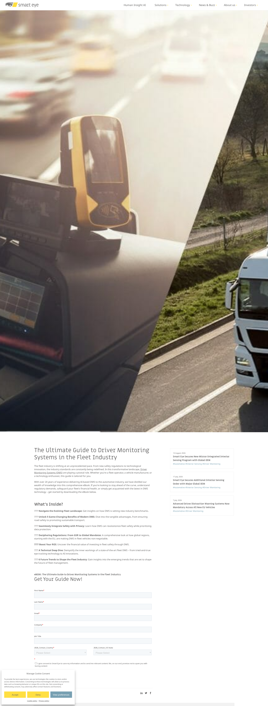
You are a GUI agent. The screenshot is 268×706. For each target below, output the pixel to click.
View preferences (61, 694)
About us (229, 5)
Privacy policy (44, 701)
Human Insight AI (135, 5)
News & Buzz (207, 5)
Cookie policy (32, 701)
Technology (182, 5)
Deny (38, 694)
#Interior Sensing (193, 463)
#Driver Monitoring (211, 463)
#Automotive (179, 463)
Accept (15, 694)
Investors (250, 5)
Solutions (160, 5)
